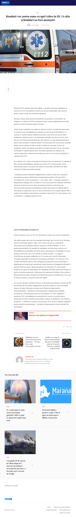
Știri (37, 12)
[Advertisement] (42, 91)
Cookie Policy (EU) (51, 510)
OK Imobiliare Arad (65, 510)
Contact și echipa (65, 513)
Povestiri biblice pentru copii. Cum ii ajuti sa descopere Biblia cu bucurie (51, 414)
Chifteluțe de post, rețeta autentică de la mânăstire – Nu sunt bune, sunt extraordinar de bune (33, 341)
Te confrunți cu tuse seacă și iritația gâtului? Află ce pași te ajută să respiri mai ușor (16, 415)
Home (49, 507)
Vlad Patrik (35, 25)
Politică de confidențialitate (62, 507)
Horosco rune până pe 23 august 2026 (44, 315)
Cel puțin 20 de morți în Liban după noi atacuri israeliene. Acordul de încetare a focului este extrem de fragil (16, 467)
